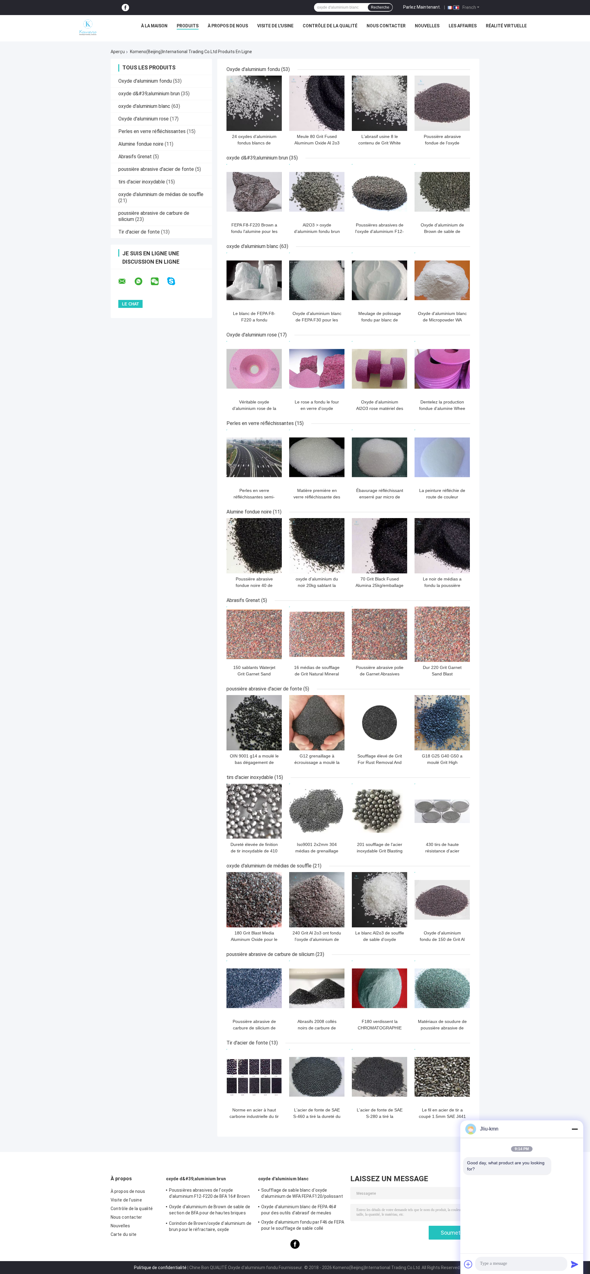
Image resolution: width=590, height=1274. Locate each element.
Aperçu (118, 51)
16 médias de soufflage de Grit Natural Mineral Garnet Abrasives (317, 674)
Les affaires (463, 25)
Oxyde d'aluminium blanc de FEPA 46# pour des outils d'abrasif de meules (299, 1209)
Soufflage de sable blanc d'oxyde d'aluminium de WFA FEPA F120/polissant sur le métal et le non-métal (302, 1194)
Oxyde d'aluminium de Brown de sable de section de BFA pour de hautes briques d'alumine (209, 1210)
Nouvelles (427, 25)
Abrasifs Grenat (135, 156)
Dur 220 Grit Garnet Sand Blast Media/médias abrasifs (442, 674)
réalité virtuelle (506, 25)
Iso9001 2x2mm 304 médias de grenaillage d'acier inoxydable (316, 851)
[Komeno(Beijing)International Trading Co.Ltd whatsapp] (142, 281)
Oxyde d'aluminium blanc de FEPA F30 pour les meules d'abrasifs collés (317, 320)
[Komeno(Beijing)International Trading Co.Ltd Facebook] (125, 7)
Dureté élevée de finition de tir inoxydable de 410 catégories (254, 851)
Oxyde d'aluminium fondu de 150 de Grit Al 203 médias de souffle (442, 939)
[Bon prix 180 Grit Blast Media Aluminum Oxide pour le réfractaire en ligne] (254, 899)
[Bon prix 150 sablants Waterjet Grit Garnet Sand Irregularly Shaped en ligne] (254, 634)
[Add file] (468, 1264)
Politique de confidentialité (160, 1267)
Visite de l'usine (275, 25)
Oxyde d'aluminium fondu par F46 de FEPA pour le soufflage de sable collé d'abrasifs (302, 1226)
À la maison (154, 25)
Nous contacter (386, 25)
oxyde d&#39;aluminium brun (149, 93)
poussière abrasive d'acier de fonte (156, 169)
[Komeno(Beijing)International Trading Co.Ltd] (88, 27)
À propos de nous (228, 25)
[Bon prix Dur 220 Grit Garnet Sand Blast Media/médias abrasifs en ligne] (442, 634)
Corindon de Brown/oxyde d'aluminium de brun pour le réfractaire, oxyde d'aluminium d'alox (210, 1227)
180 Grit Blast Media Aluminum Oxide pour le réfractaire (254, 939)
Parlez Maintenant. (422, 7)
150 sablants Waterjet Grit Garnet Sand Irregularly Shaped (254, 674)
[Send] (575, 1264)
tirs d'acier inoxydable (141, 182)
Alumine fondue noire (140, 144)
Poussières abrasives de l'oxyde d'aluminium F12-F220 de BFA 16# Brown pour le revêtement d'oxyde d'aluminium (209, 1194)
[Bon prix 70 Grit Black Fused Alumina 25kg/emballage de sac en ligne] (379, 545)
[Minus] (574, 1129)
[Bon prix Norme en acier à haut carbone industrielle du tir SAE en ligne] (254, 1076)
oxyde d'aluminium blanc (144, 106)
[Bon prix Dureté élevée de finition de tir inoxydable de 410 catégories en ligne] (254, 811)
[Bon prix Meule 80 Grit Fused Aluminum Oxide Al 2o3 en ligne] (316, 103)
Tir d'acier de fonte (139, 232)
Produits (188, 25)
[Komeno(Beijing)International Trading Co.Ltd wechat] (158, 281)
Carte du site (123, 1234)
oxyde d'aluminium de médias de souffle (160, 194)
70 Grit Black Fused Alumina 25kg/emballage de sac (379, 585)
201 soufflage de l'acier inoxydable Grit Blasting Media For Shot (380, 851)
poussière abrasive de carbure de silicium (270, 954)
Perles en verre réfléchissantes (152, 131)
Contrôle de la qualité (330, 25)
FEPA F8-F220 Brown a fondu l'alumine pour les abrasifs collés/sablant (254, 231)
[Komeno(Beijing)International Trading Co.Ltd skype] (175, 281)
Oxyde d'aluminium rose (143, 119)
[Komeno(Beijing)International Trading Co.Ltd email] (126, 281)
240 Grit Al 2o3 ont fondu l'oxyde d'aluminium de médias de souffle (317, 939)
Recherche (380, 7)
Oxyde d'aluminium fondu (145, 81)
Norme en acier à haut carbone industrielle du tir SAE (254, 1116)
